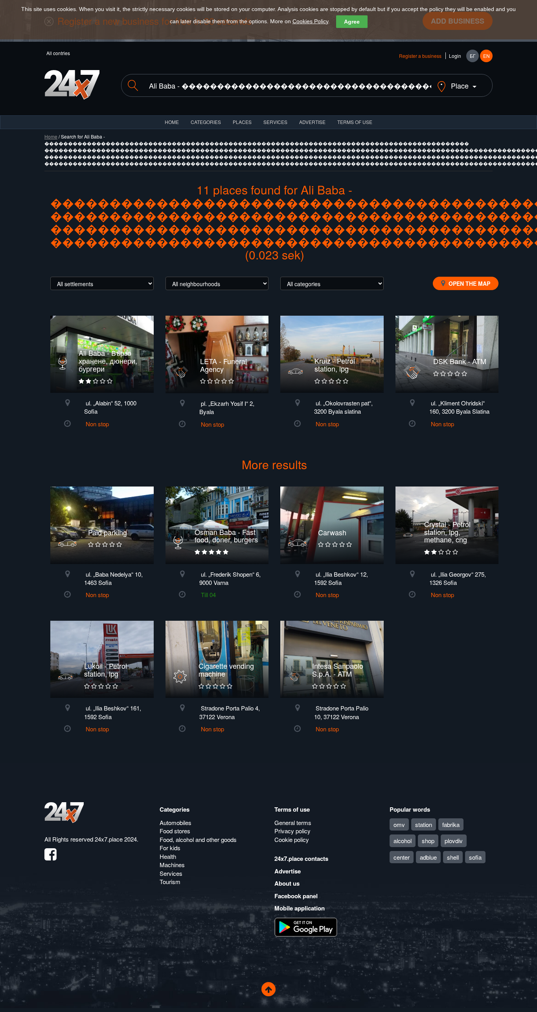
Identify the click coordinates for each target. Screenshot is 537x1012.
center (402, 857)
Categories (174, 809)
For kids (170, 848)
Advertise (287, 871)
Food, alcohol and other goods (198, 839)
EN (486, 55)
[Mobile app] (305, 926)
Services (275, 121)
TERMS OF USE (354, 121)
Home (50, 136)
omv (399, 824)
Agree (352, 22)
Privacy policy (292, 831)
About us (287, 883)
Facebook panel (296, 896)
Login (455, 55)
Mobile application (299, 908)
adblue (428, 857)
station (423, 824)
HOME (172, 121)
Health (168, 856)
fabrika (451, 824)
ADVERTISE (312, 121)
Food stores (175, 831)
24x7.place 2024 (116, 839)
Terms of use (292, 809)
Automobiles (175, 822)
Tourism (170, 881)
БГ (473, 55)
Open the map (468, 283)
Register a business (420, 55)
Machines (172, 864)
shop (428, 840)
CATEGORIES (206, 121)
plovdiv (454, 840)
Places (242, 121)
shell (453, 857)
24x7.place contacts (301, 858)
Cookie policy (291, 839)
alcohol (403, 840)
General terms (292, 822)
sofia (475, 857)
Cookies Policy (310, 21)
